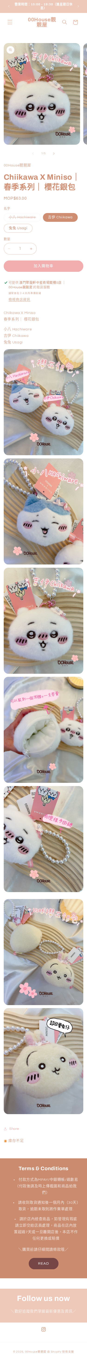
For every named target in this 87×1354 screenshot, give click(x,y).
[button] (9, 22)
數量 (7, 239)
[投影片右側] (54, 153)
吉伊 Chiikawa (60, 217)
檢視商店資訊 (19, 299)
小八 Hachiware (24, 218)
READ (43, 1263)
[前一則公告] (9, 6)
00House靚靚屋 (35, 1352)
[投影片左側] (33, 153)
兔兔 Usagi (18, 228)
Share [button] (14, 1129)
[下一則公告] (78, 6)
